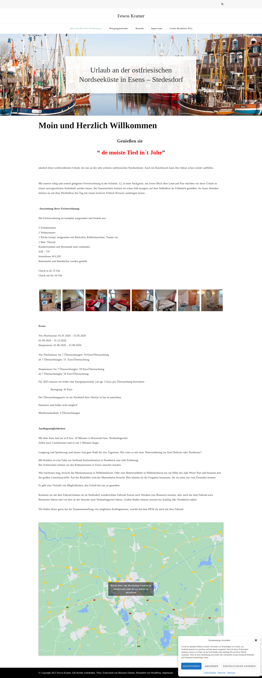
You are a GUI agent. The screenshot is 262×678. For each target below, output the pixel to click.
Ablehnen (211, 666)
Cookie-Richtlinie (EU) (181, 28)
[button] (255, 640)
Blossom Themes (126, 672)
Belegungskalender (118, 28)
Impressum (222, 672)
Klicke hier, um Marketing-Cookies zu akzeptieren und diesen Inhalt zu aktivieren (131, 589)
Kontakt (140, 28)
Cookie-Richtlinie (209, 672)
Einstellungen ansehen (239, 666)
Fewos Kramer (131, 15)
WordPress (156, 672)
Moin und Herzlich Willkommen (86, 28)
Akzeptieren (191, 666)
